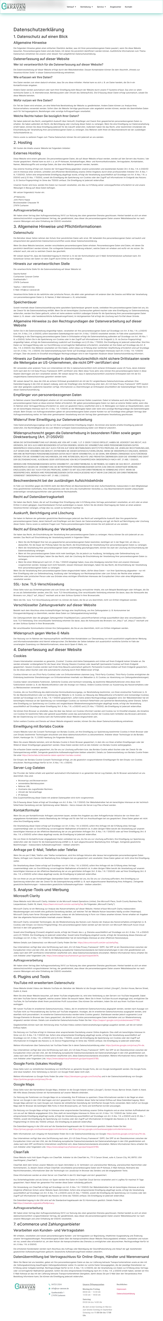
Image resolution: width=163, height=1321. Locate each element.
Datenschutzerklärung (126, 1294)
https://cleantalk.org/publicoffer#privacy (35, 1203)
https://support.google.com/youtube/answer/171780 (116, 1020)
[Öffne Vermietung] (92, 6)
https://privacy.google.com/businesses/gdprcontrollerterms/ (40, 1129)
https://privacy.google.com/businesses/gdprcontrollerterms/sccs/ (102, 1129)
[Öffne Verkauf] (75, 6)
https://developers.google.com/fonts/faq (82, 1076)
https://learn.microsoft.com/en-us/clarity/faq (63, 904)
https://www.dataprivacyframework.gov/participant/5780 (72, 1058)
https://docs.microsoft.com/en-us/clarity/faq (98, 942)
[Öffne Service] (105, 6)
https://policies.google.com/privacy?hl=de (125, 1045)
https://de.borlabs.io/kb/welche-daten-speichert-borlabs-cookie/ (51, 755)
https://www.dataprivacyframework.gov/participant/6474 (72, 955)
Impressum (121, 1289)
